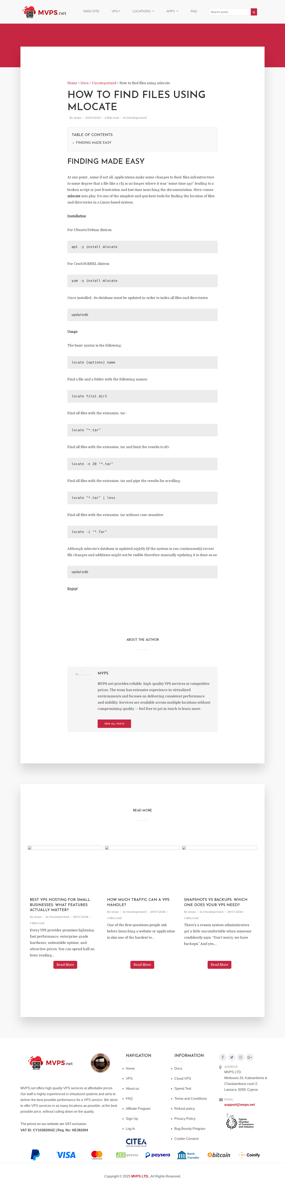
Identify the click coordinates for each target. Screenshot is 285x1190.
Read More (65, 965)
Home (130, 1068)
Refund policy (184, 1108)
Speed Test (182, 1088)
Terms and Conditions (190, 1098)
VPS (129, 1078)
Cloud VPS (182, 1078)
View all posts (114, 724)
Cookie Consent (186, 1138)
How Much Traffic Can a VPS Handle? (138, 902)
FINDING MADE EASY (93, 143)
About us (132, 1088)
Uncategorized (136, 117)
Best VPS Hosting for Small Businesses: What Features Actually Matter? (60, 905)
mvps (77, 117)
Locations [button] (142, 11)
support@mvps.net (239, 1104)
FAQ (194, 11)
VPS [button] (115, 11)
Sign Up (132, 1118)
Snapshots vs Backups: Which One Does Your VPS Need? (215, 902)
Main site (91, 11)
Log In (130, 1128)
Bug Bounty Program (189, 1128)
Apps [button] (171, 11)
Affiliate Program (138, 1108)
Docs (178, 1068)
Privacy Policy (184, 1118)
